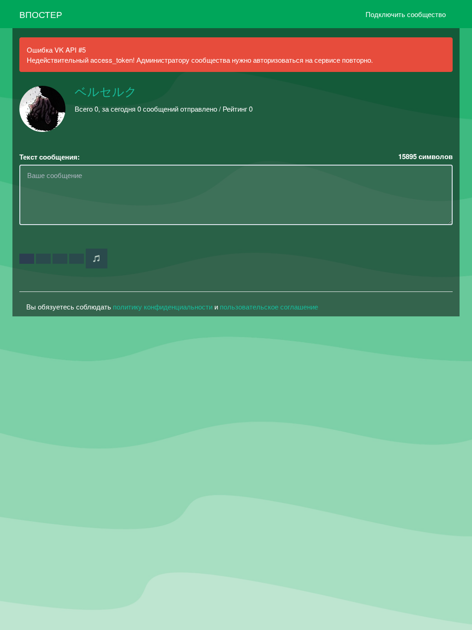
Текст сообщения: (49, 157)
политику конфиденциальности (162, 306)
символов (425, 156)
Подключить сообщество (406, 14)
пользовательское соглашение (269, 306)
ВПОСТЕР (40, 14)
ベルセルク (106, 92)
